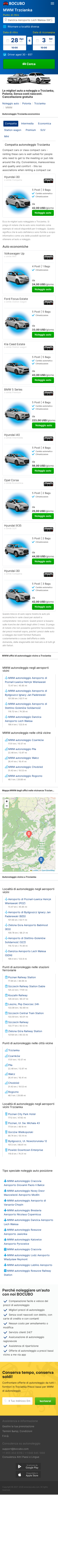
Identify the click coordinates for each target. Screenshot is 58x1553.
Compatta (11, 123)
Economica (44, 123)
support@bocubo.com (15, 1448)
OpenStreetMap (48, 870)
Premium (31, 130)
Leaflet (35, 870)
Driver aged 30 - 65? (20, 54)
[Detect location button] (51, 20)
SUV (42, 130)
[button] (41, 860)
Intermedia (27, 123)
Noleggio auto (43, 212)
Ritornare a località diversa (23, 26)
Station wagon (12, 130)
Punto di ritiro (11, 15)
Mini (6, 136)
